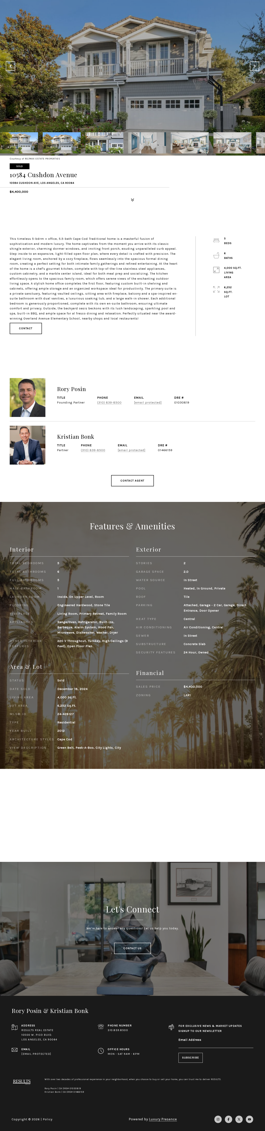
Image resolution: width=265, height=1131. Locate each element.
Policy (47, 1119)
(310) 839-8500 (109, 402)
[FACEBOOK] (228, 1119)
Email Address (189, 1040)
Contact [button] (26, 328)
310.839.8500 (118, 1030)
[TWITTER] (239, 1119)
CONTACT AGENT (132, 480)
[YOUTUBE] (249, 1119)
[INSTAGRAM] (218, 1119)
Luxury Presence (163, 1119)
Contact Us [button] (132, 948)
